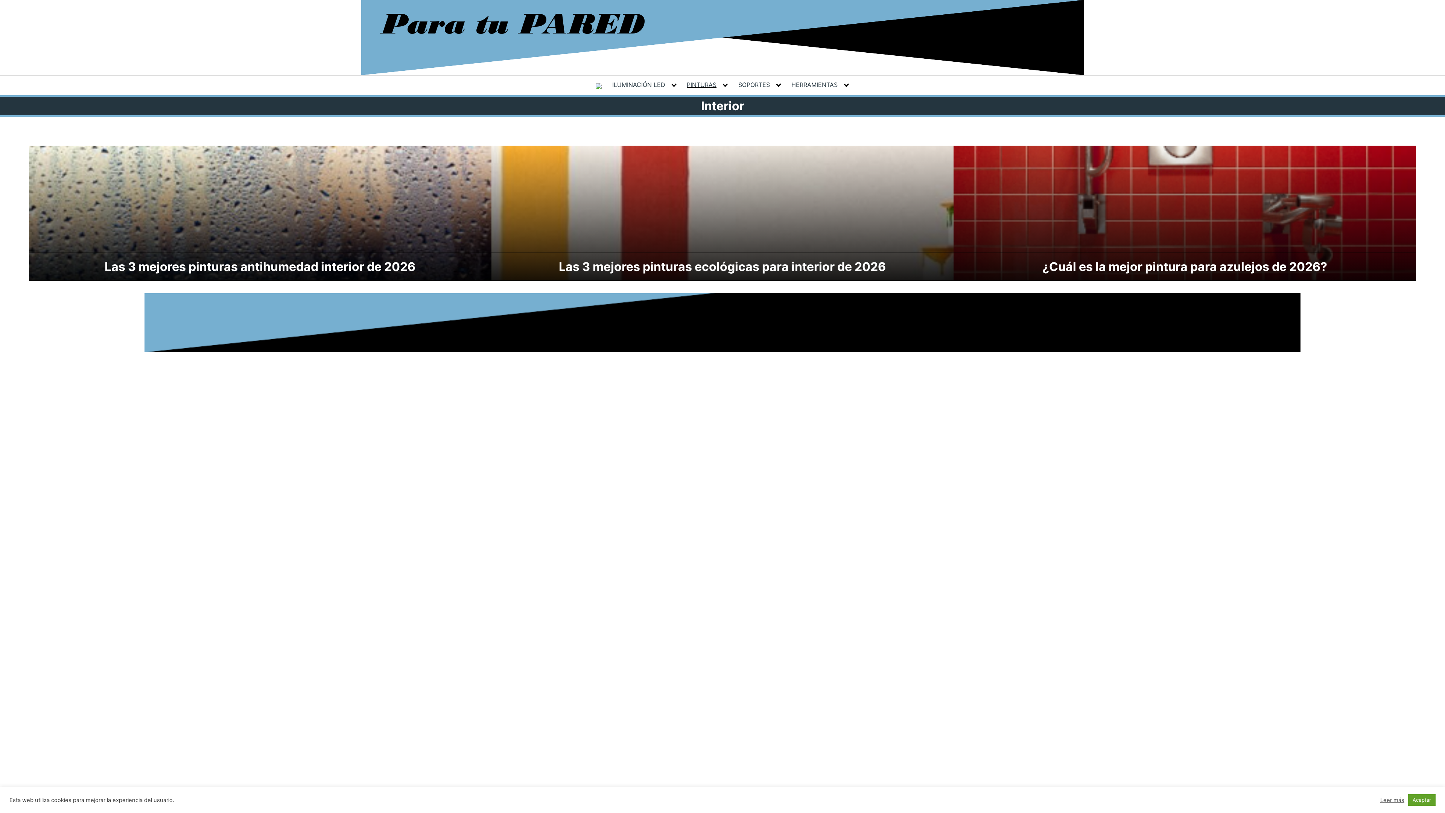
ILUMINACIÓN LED (638, 84)
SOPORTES (754, 84)
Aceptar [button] (1422, 800)
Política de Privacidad (677, 311)
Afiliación (755, 311)
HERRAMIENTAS (814, 84)
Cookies (725, 311)
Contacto (786, 311)
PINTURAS (701, 84)
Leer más (1392, 800)
